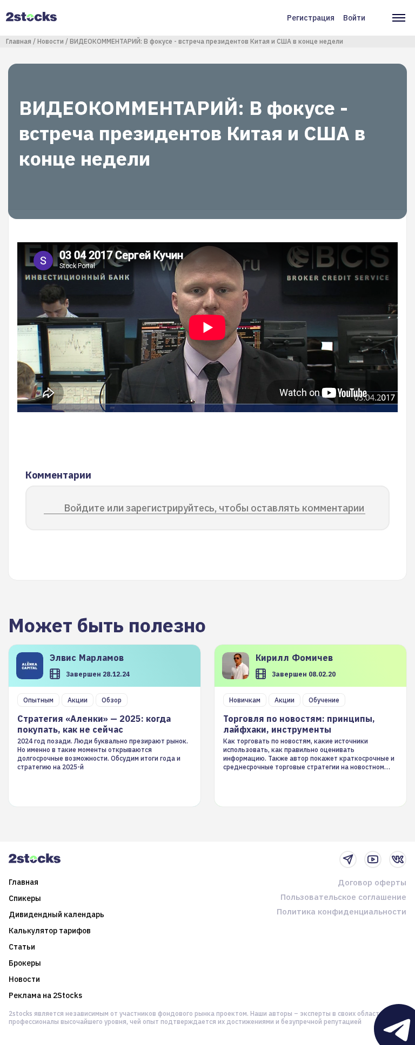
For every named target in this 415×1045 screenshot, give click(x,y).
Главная (18, 41)
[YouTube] (372, 859)
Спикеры (25, 898)
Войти (354, 18)
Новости (50, 41)
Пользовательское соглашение (343, 897)
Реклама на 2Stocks (45, 995)
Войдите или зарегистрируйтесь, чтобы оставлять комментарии (214, 508)
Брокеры (25, 963)
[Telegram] (348, 859)
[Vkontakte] (397, 859)
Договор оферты (372, 882)
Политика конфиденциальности (341, 911)
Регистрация (310, 18)
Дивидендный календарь (56, 914)
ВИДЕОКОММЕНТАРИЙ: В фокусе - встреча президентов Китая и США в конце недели (206, 41)
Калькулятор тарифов (50, 930)
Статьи (22, 947)
